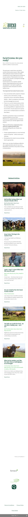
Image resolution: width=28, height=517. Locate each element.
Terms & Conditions (9, 505)
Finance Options (7, 475)
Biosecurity (12, 273)
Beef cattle (6, 273)
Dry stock (11, 63)
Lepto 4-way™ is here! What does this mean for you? (13, 270)
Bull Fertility (7, 203)
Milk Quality (12, 369)
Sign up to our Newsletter (12, 461)
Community (7, 365)
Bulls (12, 203)
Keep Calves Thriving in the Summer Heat (12, 235)
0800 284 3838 (21, 6)
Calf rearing (7, 238)
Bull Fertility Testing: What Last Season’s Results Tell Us (13, 200)
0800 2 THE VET (9, 438)
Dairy (17, 273)
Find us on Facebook (19, 456)
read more (7, 212)
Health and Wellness (15, 238)
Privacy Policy (20, 505)
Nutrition (6, 239)
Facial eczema (14, 64)
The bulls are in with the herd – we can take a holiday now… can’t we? (14, 325)
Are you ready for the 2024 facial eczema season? (13, 290)
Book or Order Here (20, 10)
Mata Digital (15, 510)
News (12, 204)
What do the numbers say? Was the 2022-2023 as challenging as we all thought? (13, 362)
